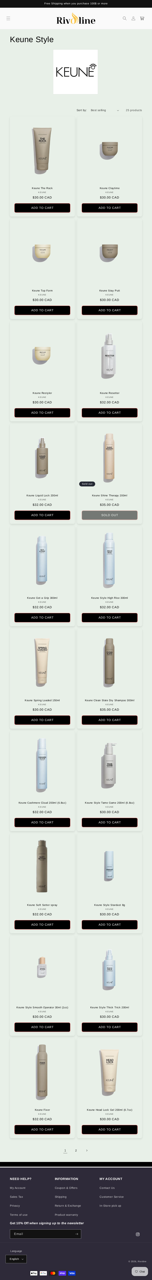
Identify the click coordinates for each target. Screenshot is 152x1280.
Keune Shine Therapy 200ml (109, 495)
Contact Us (107, 1187)
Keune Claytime (110, 188)
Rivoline (142, 1261)
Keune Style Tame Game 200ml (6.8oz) (109, 802)
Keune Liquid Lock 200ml (42, 495)
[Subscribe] (76, 1234)
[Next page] (86, 1150)
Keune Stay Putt (109, 290)
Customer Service (112, 1196)
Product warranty (66, 1214)
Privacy (15, 1205)
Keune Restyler (42, 393)
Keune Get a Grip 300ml (42, 597)
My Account (18, 1187)
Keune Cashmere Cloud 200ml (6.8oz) (42, 802)
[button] (8, 18)
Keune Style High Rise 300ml (109, 597)
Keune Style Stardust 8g (109, 904)
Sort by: (82, 110)
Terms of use (19, 1214)
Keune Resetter (109, 393)
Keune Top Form (42, 290)
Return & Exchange (68, 1205)
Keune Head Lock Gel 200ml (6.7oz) (109, 1109)
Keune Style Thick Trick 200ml (109, 1007)
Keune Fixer (42, 1109)
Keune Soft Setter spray (42, 904)
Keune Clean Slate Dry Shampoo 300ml (110, 700)
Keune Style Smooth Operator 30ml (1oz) (42, 1007)
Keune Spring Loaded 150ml (42, 700)
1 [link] (65, 1150)
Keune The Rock (42, 188)
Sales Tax (16, 1196)
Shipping (61, 1196)
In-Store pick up (110, 1205)
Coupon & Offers (66, 1187)
